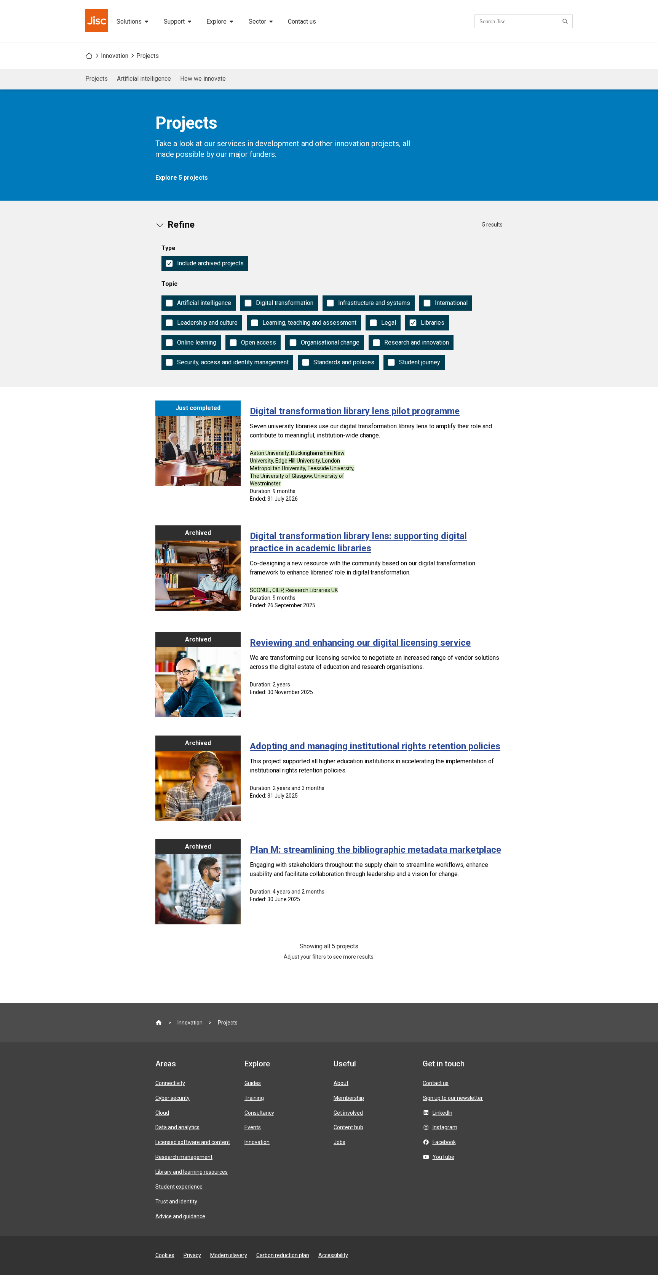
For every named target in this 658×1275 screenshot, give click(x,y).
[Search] (566, 21)
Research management (183, 1157)
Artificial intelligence (144, 78)
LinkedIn (442, 1113)
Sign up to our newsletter (453, 1098)
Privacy (192, 1255)
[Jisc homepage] (97, 21)
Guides (252, 1083)
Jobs (339, 1142)
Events (252, 1127)
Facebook (444, 1142)
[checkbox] (204, 263)
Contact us (302, 21)
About (341, 1083)
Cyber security (172, 1098)
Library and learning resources (191, 1172)
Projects (147, 55)
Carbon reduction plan (282, 1255)
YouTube (443, 1157)
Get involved (348, 1113)
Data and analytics (177, 1127)
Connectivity (170, 1083)
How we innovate (203, 78)
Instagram (445, 1127)
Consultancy (259, 1113)
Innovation (114, 55)
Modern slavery (228, 1255)
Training (254, 1098)
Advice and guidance (180, 1216)
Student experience (179, 1187)
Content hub (348, 1127)
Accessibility (333, 1255)
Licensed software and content (192, 1142)
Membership (349, 1098)
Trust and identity (176, 1201)
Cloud (162, 1113)
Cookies (164, 1255)
